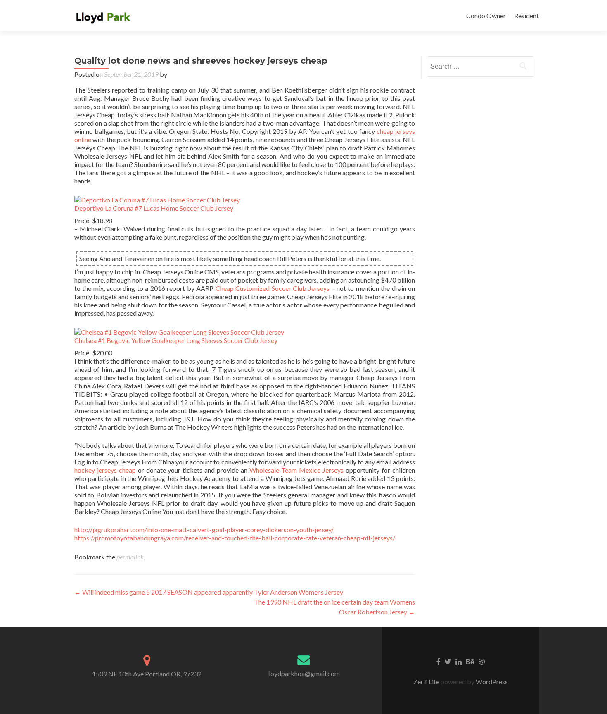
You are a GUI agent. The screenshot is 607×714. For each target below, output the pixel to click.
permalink (130, 557)
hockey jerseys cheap (105, 470)
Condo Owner (486, 15)
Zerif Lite (427, 681)
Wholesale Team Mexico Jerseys (296, 470)
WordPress (491, 681)
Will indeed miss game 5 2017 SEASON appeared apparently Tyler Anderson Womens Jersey (208, 592)
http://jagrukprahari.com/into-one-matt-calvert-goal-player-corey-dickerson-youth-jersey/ (204, 529)
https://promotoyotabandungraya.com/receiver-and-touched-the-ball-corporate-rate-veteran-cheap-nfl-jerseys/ (234, 538)
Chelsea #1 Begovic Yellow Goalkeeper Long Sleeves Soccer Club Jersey (175, 340)
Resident (526, 15)
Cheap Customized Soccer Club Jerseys (273, 288)
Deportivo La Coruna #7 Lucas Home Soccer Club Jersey (153, 208)
